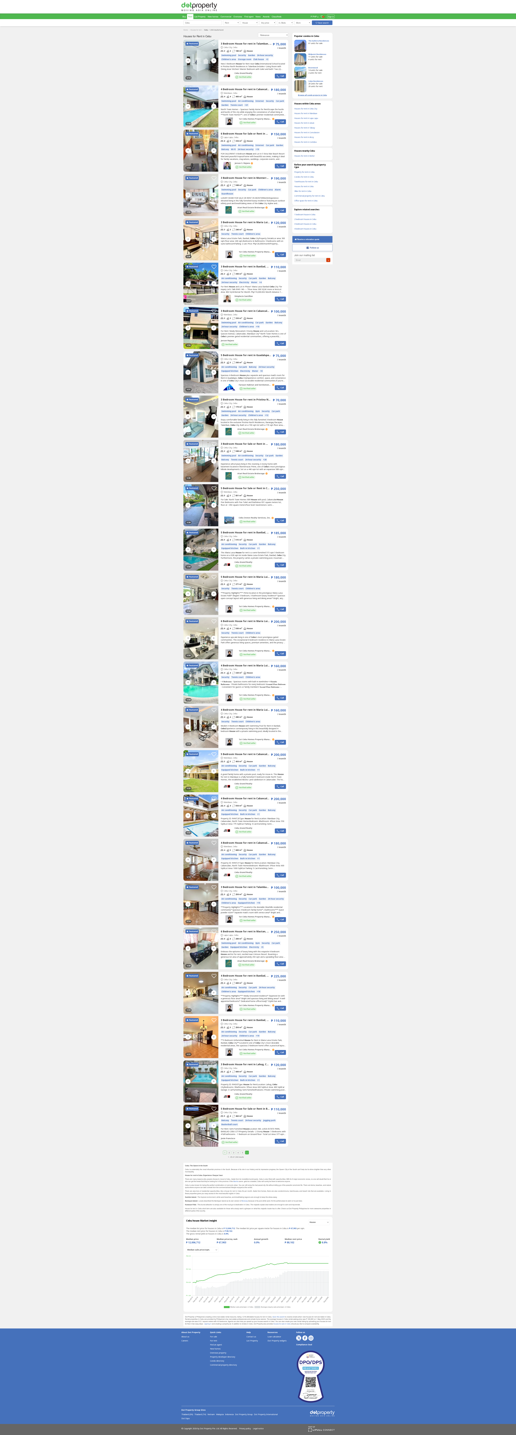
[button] (231, 22)
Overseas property (218, 1352)
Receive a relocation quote (308, 239)
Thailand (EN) (187, 1414)
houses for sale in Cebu (282, 1324)
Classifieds (277, 16)
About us (185, 1336)
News (258, 16)
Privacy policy (245, 1428)
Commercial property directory (223, 1365)
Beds (282, 22)
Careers (184, 1340)
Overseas (237, 16)
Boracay (245, 1201)
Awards (266, 16)
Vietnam (211, 1414)
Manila (235, 1181)
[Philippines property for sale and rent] (205, 6)
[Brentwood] (300, 73)
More (298, 22)
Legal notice (258, 1428)
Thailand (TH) (200, 1414)
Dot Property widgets (277, 1340)
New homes (213, 16)
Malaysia (220, 1414)
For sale (213, 1336)
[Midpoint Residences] (300, 59)
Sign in (331, 16)
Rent (190, 16)
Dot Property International (266, 1414)
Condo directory (217, 1361)
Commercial (226, 16)
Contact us (251, 1336)
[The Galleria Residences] (300, 46)
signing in (208, 1324)
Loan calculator (274, 1336)
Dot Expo (185, 1418)
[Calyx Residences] (300, 86)
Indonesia (229, 1414)
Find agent (248, 16)
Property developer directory (222, 1357)
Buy (184, 16)
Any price (265, 22)
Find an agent (216, 1344)
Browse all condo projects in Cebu (312, 95)
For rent (213, 1340)
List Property (200, 16)
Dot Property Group (244, 1414)
